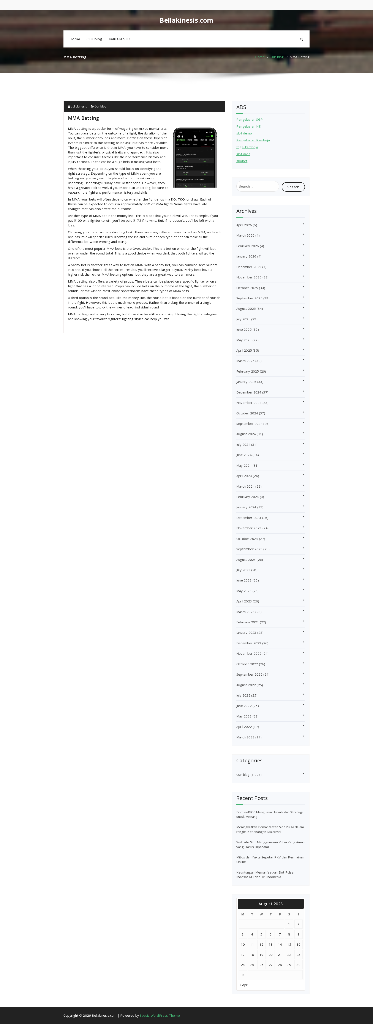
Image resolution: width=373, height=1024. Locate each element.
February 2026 (247, 246)
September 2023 (249, 549)
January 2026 (246, 256)
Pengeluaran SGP (249, 119)
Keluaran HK (120, 38)
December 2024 (248, 392)
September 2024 (249, 423)
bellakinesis (78, 106)
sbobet (241, 161)
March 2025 (245, 361)
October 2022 (247, 664)
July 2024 (243, 444)
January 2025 (246, 381)
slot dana (243, 154)
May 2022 (244, 716)
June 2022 (244, 705)
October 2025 (247, 288)
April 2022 (244, 726)
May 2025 (244, 340)
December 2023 (248, 517)
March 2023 (245, 612)
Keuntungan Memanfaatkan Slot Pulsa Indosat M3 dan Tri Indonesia (265, 874)
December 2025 (248, 267)
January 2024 (246, 507)
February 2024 (247, 497)
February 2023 (247, 622)
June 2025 (244, 329)
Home (75, 38)
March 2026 (245, 235)
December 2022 (248, 643)
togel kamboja (247, 147)
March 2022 (245, 737)
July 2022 (243, 695)
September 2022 (249, 674)
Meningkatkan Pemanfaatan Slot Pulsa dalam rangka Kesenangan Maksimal (270, 829)
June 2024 (244, 455)
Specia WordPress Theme (160, 1015)
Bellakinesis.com (186, 20)
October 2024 (247, 413)
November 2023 (249, 528)
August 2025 (246, 308)
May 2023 (244, 591)
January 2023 (246, 632)
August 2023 (246, 559)
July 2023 (243, 570)
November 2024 (249, 402)
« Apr (244, 985)
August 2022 (246, 685)
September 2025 (249, 298)
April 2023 (244, 601)
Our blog (94, 38)
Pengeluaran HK (248, 126)
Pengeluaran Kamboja (253, 140)
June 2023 (244, 580)
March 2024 (245, 486)
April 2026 (244, 225)
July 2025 (243, 319)
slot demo (244, 133)
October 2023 (247, 538)
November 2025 (249, 277)
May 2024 (244, 465)
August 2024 (246, 434)
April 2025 (244, 350)
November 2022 (249, 653)
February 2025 (247, 371)
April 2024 (244, 476)
